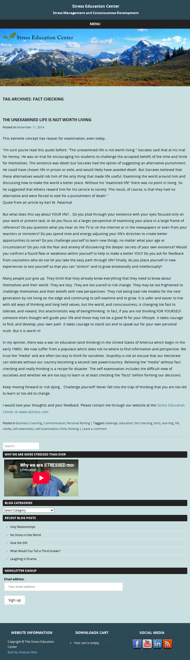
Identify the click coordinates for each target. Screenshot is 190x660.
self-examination (46, 429)
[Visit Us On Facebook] (137, 648)
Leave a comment (94, 429)
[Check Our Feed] (167, 648)
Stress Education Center (95, 6)
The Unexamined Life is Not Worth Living (47, 119)
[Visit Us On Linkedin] (157, 648)
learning (167, 423)
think (63, 429)
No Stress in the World (25, 535)
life (177, 423)
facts (157, 423)
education (126, 423)
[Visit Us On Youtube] (147, 648)
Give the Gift (18, 543)
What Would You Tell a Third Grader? (35, 551)
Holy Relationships (22, 527)
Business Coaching (29, 423)
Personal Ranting (78, 423)
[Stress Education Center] (95, 85)
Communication (54, 423)
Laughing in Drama (23, 559)
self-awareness (23, 429)
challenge (111, 423)
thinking (73, 429)
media (7, 429)
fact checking (143, 423)
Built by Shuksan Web (22, 652)
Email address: (14, 579)
